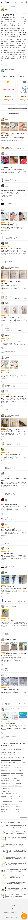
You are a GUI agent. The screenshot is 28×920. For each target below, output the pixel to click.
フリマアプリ (15, 801)
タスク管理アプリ (13, 791)
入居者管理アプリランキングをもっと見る (17, 108)
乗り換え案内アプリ (5, 773)
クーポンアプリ (22, 799)
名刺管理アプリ (15, 793)
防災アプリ (12, 780)
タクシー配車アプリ (14, 775)
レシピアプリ (22, 775)
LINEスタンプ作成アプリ (6, 752)
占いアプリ (20, 811)
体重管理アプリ (4, 809)
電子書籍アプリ (18, 786)
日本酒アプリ (10, 799)
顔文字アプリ (12, 754)
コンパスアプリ (19, 770)
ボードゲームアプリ (20, 762)
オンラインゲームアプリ (19, 757)
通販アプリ (21, 801)
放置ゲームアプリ (14, 765)
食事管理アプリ (4, 811)
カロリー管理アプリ (5, 804)
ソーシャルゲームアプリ (16, 760)
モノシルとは (17, 908)
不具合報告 (14, 915)
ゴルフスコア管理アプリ (18, 796)
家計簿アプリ (4, 778)
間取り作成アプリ (5, 780)
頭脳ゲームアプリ (5, 767)
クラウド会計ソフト (13, 811)
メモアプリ (3, 799)
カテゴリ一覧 (10, 908)
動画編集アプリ (19, 783)
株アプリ (10, 778)
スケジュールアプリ (14, 788)
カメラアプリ (18, 780)
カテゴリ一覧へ (23, 817)
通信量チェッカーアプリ (6, 796)
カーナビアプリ (12, 770)
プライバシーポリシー (19, 912)
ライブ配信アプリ (5, 754)
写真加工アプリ (4, 783)
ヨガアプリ (12, 806)
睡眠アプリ (18, 809)
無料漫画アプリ (11, 786)
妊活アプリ (3, 749)
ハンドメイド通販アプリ (6, 801)
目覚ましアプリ (12, 809)
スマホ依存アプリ (5, 791)
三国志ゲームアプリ (5, 765)
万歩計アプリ (18, 806)
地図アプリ (13, 773)
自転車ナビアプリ (5, 775)
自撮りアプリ (4, 786)
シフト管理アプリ (5, 788)
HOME (14, 905)
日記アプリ (15, 799)
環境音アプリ (15, 778)
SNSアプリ (15, 752)
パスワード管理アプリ (6, 793)
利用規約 (12, 912)
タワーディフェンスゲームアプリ (8, 762)
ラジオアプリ (20, 767)
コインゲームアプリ (5, 760)
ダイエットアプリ (5, 806)
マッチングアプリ (18, 749)
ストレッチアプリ (14, 804)
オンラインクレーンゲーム (7, 757)
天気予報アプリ (4, 770)
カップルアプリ (10, 749)
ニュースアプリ (13, 767)
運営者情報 (6, 912)
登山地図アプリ (19, 773)
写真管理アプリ (12, 783)
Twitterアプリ (21, 752)
